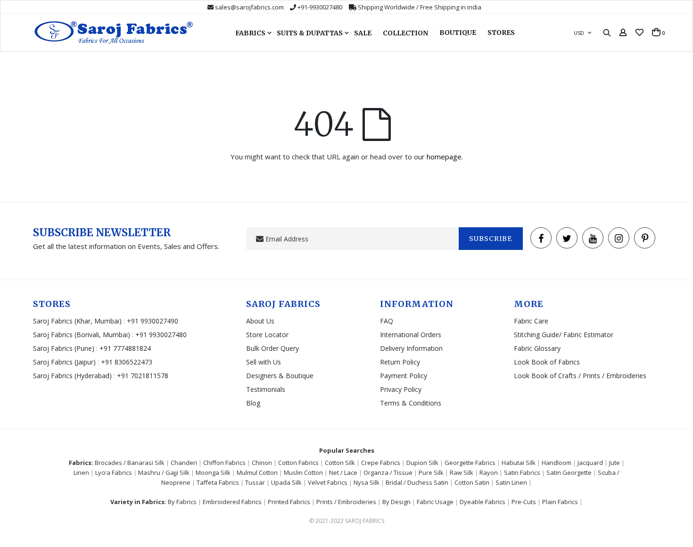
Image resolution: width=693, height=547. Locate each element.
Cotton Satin (471, 482)
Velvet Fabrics (327, 482)
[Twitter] (567, 238)
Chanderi (184, 462)
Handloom (556, 462)
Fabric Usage (435, 501)
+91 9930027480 (161, 334)
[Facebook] (541, 238)
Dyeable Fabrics (482, 501)
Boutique (457, 32)
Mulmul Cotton (257, 472)
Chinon (262, 462)
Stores (501, 32)
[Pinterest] (644, 238)
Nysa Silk (367, 482)
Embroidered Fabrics (232, 501)
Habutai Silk (519, 462)
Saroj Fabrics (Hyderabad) (73, 375)
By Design (396, 501)
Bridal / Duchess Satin (417, 482)
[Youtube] (592, 238)
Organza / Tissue (387, 472)
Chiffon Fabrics (224, 462)
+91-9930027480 (319, 7)
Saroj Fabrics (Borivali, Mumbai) (81, 334)
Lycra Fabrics (113, 472)
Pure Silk (431, 472)
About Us (260, 320)
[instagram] (618, 238)
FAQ (386, 320)
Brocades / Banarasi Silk (130, 462)
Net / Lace (343, 472)
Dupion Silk (422, 462)
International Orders (410, 334)
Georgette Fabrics (470, 462)
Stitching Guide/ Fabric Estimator (563, 334)
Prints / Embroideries (346, 501)
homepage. (445, 156)
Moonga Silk (213, 472)
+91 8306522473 (126, 361)
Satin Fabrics (522, 472)
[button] (639, 32)
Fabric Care (531, 320)
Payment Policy (403, 375)
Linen (81, 472)
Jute (614, 462)
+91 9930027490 (152, 320)
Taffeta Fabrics (218, 482)
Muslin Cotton (303, 472)
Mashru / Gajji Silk (164, 472)
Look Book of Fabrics (547, 361)
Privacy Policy (400, 389)
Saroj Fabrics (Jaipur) (65, 361)
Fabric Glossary (537, 348)
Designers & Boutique (280, 375)
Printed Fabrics (289, 501)
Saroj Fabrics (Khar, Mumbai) (77, 320)
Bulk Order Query (272, 348)
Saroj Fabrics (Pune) (63, 348)
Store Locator (267, 334)
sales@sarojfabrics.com (249, 7)
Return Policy (400, 361)
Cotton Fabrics (298, 462)
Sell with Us (263, 361)
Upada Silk (286, 482)
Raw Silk (461, 472)
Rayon (488, 472)
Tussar (255, 482)
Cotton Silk (340, 462)
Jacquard (590, 462)
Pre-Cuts (524, 501)
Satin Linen (511, 482)
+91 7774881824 (125, 348)
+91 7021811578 (142, 375)
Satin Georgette (569, 472)
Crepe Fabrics (380, 462)
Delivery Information (411, 348)
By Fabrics (182, 501)
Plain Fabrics (560, 501)
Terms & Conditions (410, 402)
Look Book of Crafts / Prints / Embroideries (580, 375)
